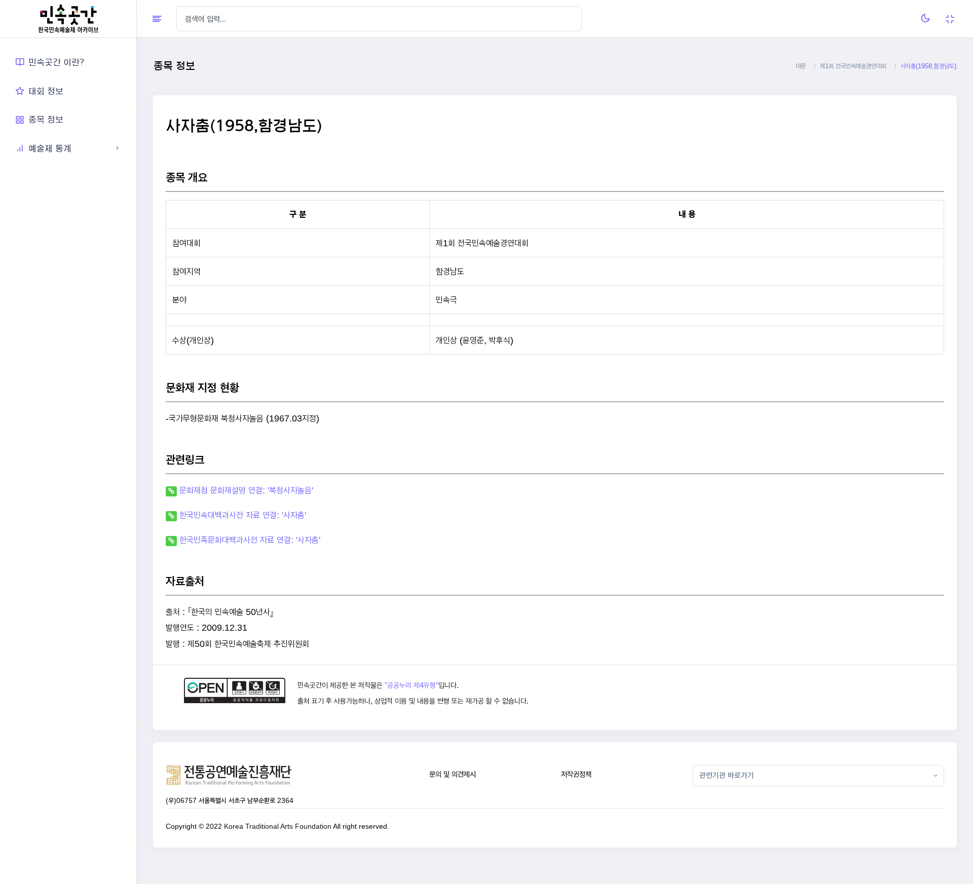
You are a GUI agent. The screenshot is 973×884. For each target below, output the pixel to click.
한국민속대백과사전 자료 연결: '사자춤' (242, 515)
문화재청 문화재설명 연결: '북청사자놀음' (246, 490)
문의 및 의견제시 (452, 774)
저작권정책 (576, 774)
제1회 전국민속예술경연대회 (853, 66)
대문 (801, 66)
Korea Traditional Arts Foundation (277, 826)
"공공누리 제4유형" (411, 685)
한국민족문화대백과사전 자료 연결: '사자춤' (249, 539)
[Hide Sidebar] (157, 19)
